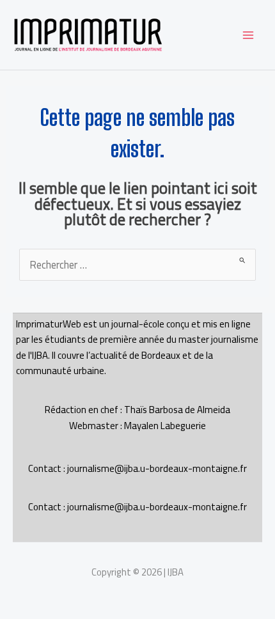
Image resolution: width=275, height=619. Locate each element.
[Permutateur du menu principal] (247, 34)
